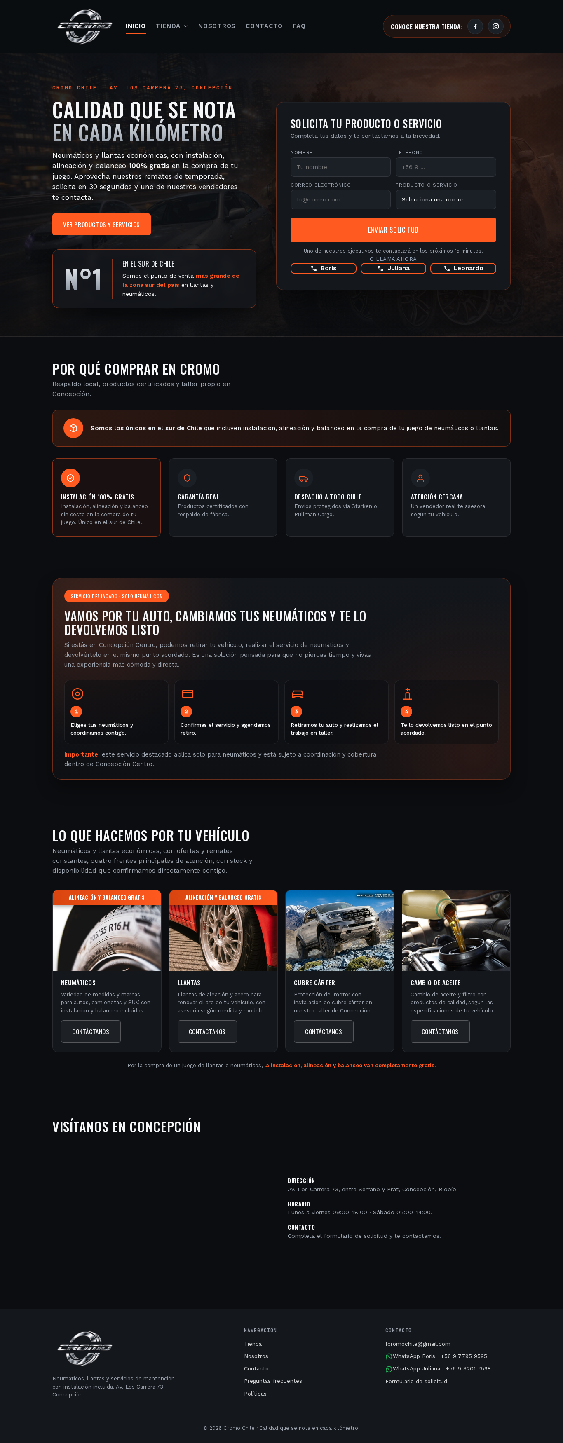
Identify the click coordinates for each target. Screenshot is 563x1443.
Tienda (168, 26)
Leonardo (468, 268)
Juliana (398, 268)
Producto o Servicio (426, 185)
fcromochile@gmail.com (417, 1343)
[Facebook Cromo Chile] (475, 26)
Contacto (264, 26)
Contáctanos (91, 1031)
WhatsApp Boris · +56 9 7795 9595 (440, 1356)
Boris (328, 268)
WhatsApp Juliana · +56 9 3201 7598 (442, 1368)
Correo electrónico (321, 185)
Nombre (302, 152)
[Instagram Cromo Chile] (496, 26)
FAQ (299, 26)
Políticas (255, 1393)
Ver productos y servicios (101, 224)
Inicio (136, 26)
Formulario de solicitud (416, 1381)
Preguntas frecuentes (273, 1380)
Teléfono (409, 152)
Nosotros (217, 26)
